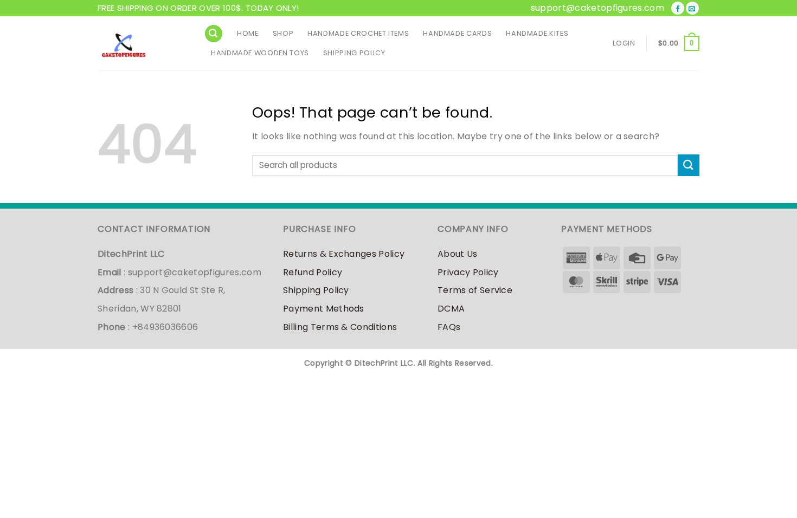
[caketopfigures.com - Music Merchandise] (143, 43)
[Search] (213, 34)
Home (248, 33)
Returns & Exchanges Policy (343, 254)
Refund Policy (312, 272)
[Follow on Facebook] (677, 8)
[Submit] (688, 165)
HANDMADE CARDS (457, 33)
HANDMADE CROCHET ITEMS (358, 33)
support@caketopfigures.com (597, 8)
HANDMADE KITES (537, 33)
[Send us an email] (692, 8)
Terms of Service (475, 290)
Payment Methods (323, 308)
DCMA (451, 308)
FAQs (449, 327)
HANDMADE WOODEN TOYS (260, 52)
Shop (283, 33)
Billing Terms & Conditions (340, 327)
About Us (458, 254)
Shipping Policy (354, 52)
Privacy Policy (468, 272)
